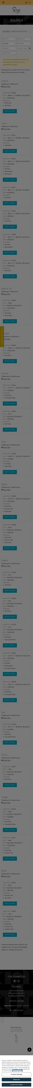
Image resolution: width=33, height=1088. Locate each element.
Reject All (16, 1079)
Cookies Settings (16, 1074)
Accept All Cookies (16, 1084)
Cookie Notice (17, 1070)
